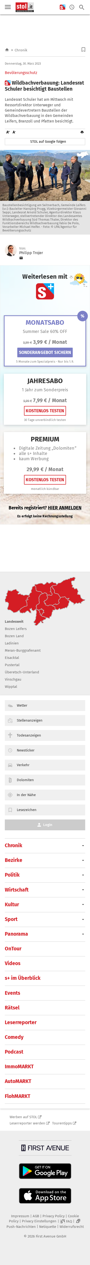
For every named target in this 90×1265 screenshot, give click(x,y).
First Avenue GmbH (51, 1236)
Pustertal (12, 665)
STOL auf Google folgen (48, 142)
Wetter (22, 705)
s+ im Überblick (23, 978)
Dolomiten (25, 780)
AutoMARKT (18, 1081)
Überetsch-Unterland (22, 672)
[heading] (45, 86)
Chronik (21, 50)
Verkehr (23, 765)
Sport (11, 919)
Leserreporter (20, 1022)
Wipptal (11, 686)
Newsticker (26, 750)
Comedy (14, 1037)
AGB (36, 1216)
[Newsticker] (72, 7)
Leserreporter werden (27, 1123)
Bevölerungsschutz (21, 73)
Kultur (12, 904)
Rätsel (12, 1008)
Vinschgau (13, 679)
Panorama (16, 934)
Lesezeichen (26, 810)
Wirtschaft (17, 890)
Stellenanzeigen (29, 720)
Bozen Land (14, 636)
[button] (83, 49)
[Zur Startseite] (7, 50)
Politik (12, 875)
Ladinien (12, 643)
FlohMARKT (17, 1096)
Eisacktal (12, 658)
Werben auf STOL (23, 1117)
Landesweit (14, 621)
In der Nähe (26, 795)
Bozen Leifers (16, 629)
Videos (12, 963)
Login (47, 825)
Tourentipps (62, 1123)
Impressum (20, 1216)
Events (12, 993)
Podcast (14, 1052)
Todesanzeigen (29, 735)
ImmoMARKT (19, 1066)
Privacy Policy (53, 1216)
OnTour (13, 949)
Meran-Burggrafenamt (23, 650)
